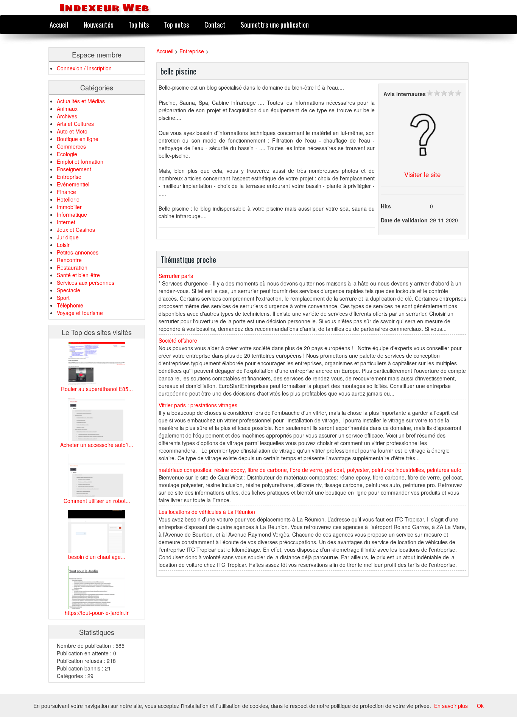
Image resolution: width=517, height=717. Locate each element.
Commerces (71, 146)
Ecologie (67, 154)
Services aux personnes (85, 282)
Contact (215, 24)
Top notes (176, 24)
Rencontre (69, 260)
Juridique (68, 237)
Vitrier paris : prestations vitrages (198, 405)
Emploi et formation (80, 161)
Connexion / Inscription (84, 68)
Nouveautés (98, 24)
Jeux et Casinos (76, 229)
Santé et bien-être (78, 275)
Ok (480, 705)
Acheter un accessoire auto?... (96, 445)
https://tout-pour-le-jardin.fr (97, 612)
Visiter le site (422, 174)
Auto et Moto (72, 131)
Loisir (63, 244)
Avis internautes (404, 94)
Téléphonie (70, 305)
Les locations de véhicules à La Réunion (207, 511)
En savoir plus (451, 705)
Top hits (138, 24)
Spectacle (68, 290)
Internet (66, 222)
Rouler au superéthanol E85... (97, 389)
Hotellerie (68, 199)
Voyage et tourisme (80, 313)
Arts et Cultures (75, 123)
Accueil (59, 24)
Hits (386, 206)
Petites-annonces (77, 252)
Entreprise (69, 176)
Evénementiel (73, 184)
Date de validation (404, 220)
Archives (67, 116)
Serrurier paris (176, 275)
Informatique (72, 214)
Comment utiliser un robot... (97, 500)
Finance (66, 192)
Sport (63, 297)
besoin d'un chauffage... (96, 556)
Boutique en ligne (77, 139)
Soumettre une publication (275, 24)
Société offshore (178, 340)
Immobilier (69, 207)
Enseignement (74, 169)
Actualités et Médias (81, 101)
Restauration (72, 267)
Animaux (67, 108)
